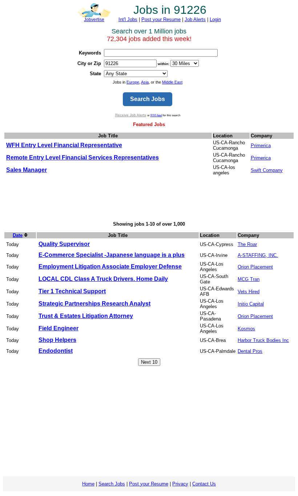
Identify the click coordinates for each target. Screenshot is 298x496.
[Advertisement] (149, 199)
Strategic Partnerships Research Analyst (94, 304)
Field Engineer (58, 328)
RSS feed (156, 115)
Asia (145, 82)
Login (215, 19)
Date (18, 235)
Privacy (180, 484)
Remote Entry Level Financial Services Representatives (82, 157)
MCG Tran (248, 279)
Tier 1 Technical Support (72, 291)
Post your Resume (161, 19)
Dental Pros (250, 351)
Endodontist (56, 351)
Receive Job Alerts (130, 115)
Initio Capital (251, 304)
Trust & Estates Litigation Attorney (86, 316)
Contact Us (204, 484)
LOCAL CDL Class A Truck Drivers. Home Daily (103, 279)
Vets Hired (248, 291)
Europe (132, 82)
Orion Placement (255, 267)
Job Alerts (195, 19)
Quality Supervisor (64, 244)
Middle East (172, 82)
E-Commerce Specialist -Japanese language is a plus (112, 255)
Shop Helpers (57, 340)
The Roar (247, 244)
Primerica (261, 145)
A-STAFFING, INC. (258, 255)
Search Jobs (111, 484)
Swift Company (267, 170)
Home (88, 484)
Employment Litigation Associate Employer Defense (110, 266)
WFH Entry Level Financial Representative (64, 145)
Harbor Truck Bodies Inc (263, 340)
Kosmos (246, 328)
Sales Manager (26, 170)
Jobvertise (94, 19)
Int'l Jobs (127, 19)
